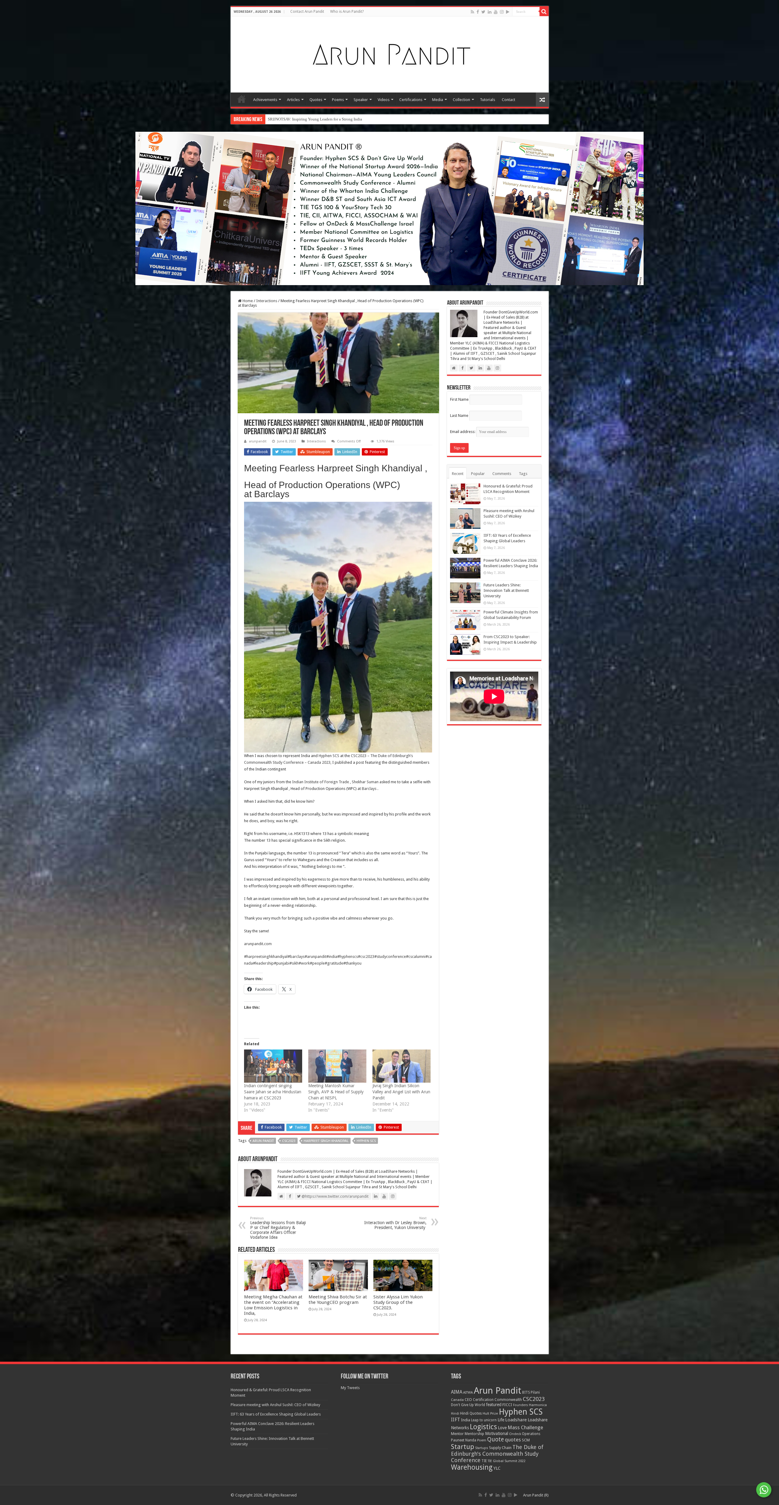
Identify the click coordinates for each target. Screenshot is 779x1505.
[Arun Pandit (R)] (389, 53)
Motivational (496, 1433)
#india (331, 956)
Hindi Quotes (471, 1413)
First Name (459, 399)
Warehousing (472, 1467)
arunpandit (258, 441)
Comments (501, 473)
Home (242, 99)
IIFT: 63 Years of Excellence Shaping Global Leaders (276, 1414)
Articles (293, 99)
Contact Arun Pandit (307, 11)
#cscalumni (415, 956)
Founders (520, 1405)
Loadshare (516, 1420)
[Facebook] (478, 12)
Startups (481, 1448)
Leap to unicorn (484, 1420)
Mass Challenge (525, 1427)
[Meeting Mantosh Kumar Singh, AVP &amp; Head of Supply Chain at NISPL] (337, 1066)
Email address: (463, 431)
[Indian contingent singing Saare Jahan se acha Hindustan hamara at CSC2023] (273, 1066)
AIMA (456, 1392)
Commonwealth (508, 1399)
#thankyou (352, 963)
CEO (468, 1399)
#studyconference (390, 956)
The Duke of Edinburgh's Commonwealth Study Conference (497, 1453)
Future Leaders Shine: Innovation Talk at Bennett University (506, 590)
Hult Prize (490, 1414)
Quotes (315, 99)
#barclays (296, 956)
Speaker (361, 99)
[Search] (544, 11)
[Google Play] (507, 12)
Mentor (457, 1433)
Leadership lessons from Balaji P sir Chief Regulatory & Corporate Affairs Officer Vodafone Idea (278, 1228)
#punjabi (281, 963)
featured (493, 1404)
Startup (462, 1447)
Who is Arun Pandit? (347, 11)
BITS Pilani (531, 1392)
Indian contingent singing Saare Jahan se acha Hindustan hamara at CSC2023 (272, 1091)
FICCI (507, 1404)
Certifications (410, 99)
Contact (508, 99)
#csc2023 (366, 956)
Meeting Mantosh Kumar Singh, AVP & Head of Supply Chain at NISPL (336, 1091)
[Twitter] (483, 12)
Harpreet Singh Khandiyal (326, 1141)
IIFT (455, 1420)
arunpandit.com (258, 943)
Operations (531, 1434)
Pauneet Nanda (463, 1440)
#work (304, 963)
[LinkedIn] (489, 12)
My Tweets (350, 1387)
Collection (461, 99)
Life (501, 1419)
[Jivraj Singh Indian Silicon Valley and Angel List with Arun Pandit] (401, 1066)
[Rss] (472, 12)
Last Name (459, 415)
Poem (481, 1440)
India (465, 1420)
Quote (495, 1439)
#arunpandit (315, 956)
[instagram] (501, 12)
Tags (523, 473)
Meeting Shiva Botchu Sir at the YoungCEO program (338, 1299)
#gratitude (334, 963)
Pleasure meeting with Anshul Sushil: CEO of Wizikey (275, 1404)
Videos (384, 99)
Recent (457, 473)
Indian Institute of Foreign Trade (320, 782)
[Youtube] (495, 12)
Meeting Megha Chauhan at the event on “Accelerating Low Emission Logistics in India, (273, 1305)
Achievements (265, 99)
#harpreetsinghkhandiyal (266, 956)
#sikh (294, 963)
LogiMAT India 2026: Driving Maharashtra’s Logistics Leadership (322, 119)
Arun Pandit (263, 1141)
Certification (483, 1400)
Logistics (483, 1427)
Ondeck (515, 1434)
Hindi (455, 1414)
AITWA (468, 1393)
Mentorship (474, 1433)
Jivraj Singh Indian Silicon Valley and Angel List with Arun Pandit (401, 1091)
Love (502, 1427)
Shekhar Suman (365, 782)
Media (437, 99)
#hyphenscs (347, 956)
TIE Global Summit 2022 (507, 1461)
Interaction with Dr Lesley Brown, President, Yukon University (395, 1223)
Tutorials (487, 99)
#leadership (263, 963)
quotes (513, 1440)
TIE (484, 1461)
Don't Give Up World (468, 1405)
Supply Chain (500, 1447)
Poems (338, 99)
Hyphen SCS (329, 755)
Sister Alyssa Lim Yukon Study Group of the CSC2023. (398, 1302)
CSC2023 (288, 1141)
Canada (457, 1400)
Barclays (369, 788)
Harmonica (538, 1405)
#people (317, 963)
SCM (526, 1440)
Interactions (266, 301)
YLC (497, 1468)
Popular (478, 473)
